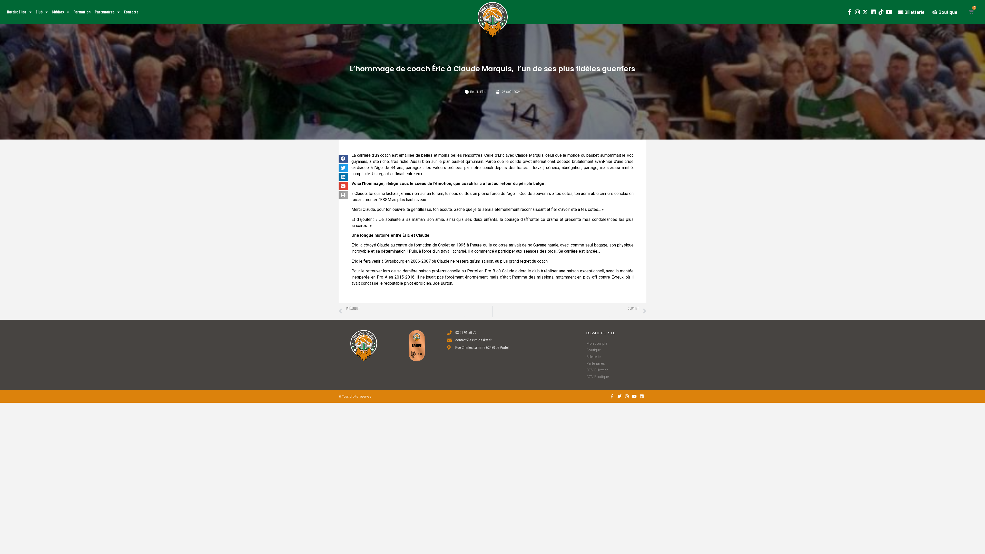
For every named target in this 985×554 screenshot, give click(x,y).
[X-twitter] (865, 12)
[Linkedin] (873, 12)
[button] (493, 19)
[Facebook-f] (849, 12)
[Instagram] (857, 12)
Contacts (131, 12)
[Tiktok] (881, 12)
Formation (82, 12)
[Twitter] (619, 396)
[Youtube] (889, 12)
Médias (58, 12)
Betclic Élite (16, 12)
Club (39, 12)
